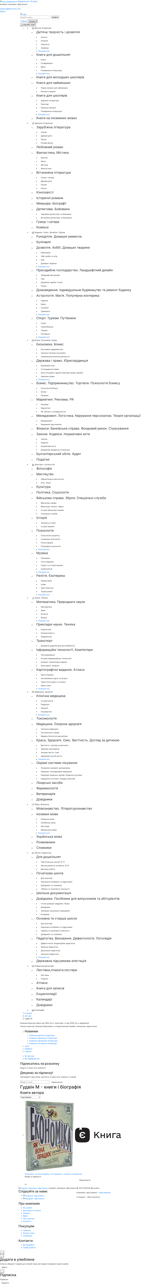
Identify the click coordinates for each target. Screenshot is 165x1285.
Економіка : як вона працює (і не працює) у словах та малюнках (53, 1174)
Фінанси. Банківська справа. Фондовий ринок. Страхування (82, 428)
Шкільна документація (53, 893)
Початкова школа (49, 873)
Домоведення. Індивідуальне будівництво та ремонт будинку (83, 290)
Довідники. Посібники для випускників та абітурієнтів (78, 898)
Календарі (44, 999)
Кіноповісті (45, 192)
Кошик (33, 21)
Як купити (27, 1208)
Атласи (41, 983)
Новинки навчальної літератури (43, 1041)
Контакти (27, 1221)
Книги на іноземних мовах (56, 118)
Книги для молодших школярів (60, 77)
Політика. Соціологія (52, 492)
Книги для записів (50, 988)
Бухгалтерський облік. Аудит (58, 454)
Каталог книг (29, 24)
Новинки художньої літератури (43, 1038)
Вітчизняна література (53, 172)
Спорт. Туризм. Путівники (56, 318)
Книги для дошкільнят (53, 55)
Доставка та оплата (32, 1210)
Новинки (27, 1230)
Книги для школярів (51, 95)
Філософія (44, 468)
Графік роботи (29, 1247)
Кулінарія (43, 242)
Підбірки (28, 1049)
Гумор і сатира (47, 222)
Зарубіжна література (53, 127)
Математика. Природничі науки (60, 602)
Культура (43, 487)
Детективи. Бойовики (53, 209)
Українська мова (49, 836)
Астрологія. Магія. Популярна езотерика (67, 295)
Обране (24, 21)
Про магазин (28, 1218)
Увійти (3, 11)
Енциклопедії (46, 994)
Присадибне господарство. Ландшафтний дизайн (74, 270)
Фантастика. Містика (52, 152)
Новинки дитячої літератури (42, 1035)
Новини (28, 1051)
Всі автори (29, 1056)
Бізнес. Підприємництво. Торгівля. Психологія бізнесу (78, 383)
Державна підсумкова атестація (61, 961)
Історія (41, 518)
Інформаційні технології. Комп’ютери (64, 650)
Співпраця (27, 1236)
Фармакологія (47, 788)
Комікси (42, 227)
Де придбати (28, 1245)
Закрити (5, 1283)
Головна (28, 1013)
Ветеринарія (45, 794)
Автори (28, 1016)
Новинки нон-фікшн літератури (43, 1043)
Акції (27, 1046)
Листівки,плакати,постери (56, 970)
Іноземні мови (47, 814)
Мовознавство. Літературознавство (64, 808)
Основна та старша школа (56, 918)
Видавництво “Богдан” (27, 1)
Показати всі (44, 51)
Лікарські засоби (49, 783)
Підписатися (57, 1082)
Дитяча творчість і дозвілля (58, 32)
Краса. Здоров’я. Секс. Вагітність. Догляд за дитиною (78, 740)
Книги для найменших (53, 83)
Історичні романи (49, 198)
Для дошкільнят (48, 857)
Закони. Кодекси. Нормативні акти (63, 434)
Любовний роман (49, 147)
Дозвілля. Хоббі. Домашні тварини (63, 247)
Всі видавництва (32, 1059)
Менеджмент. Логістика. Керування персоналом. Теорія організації (88, 416)
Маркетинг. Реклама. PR (55, 399)
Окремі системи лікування (56, 763)
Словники (44, 848)
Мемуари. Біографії (51, 203)
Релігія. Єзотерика (50, 576)
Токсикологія (46, 718)
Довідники (44, 799)
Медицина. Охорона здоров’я (58, 724)
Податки (42, 459)
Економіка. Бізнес (50, 344)
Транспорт (44, 641)
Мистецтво (45, 474)
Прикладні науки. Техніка (55, 624)
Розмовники (45, 842)
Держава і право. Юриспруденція (62, 360)
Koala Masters (105, 1192)
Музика (42, 553)
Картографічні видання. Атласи (60, 670)
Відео (25, 1216)
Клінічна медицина (50, 696)
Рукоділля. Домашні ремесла (59, 236)
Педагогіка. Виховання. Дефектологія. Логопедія (73, 938)
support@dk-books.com (10, 9)
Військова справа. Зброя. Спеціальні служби (71, 498)
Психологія (45, 530)
